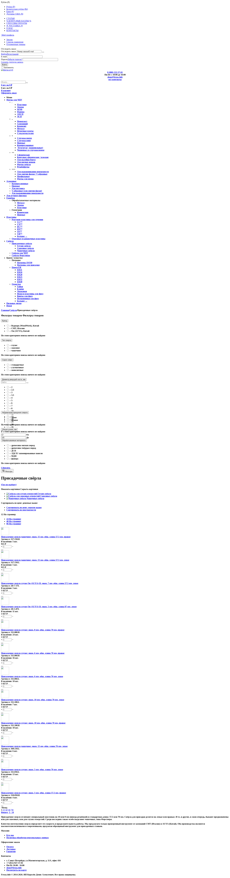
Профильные (23, 176)
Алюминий (22, 124)
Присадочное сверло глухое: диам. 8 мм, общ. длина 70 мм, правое (32, 630)
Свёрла (10, 241)
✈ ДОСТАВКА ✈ (14, 26)
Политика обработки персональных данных (27, 838)
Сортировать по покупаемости (21, 510)
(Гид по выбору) (9, 484)
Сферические (23, 155)
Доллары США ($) (14, 14)
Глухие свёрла (24, 246)
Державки (22, 291)
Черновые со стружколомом (30, 150)
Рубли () (10, 7)
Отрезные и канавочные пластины (28, 239)
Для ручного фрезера (16, 195)
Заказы (9, 39)
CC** (19, 222)
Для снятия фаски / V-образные (32, 174)
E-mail (4, 56)
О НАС (9, 28)
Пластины (11, 217)
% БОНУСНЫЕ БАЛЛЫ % (18, 21)
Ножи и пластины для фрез (30, 294)
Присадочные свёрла (22, 243)
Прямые (21, 143)
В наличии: (6, 541)
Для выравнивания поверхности (33, 172)
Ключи (20, 289)
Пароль (4, 59)
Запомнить (9, 67)
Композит (21, 126)
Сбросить (5, 468)
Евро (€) (10, 11)
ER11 (19, 270)
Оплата (10, 847)
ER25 (19, 277)
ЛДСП (20, 114)
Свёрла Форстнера (21, 255)
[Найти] (27, 82)
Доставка (10, 849)
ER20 (19, 274)
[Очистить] (27, 382)
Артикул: (5, 539)
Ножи (9, 306)
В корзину (6, 90)
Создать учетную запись (12, 62)
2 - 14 (11, 812)
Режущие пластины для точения (27, 219)
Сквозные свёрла (25, 248)
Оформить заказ (9, 93)
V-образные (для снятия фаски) (27, 191)
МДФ (19, 109)
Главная (5, 310)
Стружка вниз (24, 140)
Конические (22, 212)
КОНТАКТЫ (12, 30)
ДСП (19, 116)
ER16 (19, 272)
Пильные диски (13, 303)
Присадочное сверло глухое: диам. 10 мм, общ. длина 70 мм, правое (33, 723)
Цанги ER (16, 267)
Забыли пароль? (15, 59)
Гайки (20, 286)
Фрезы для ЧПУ (14, 100)
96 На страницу (13, 524)
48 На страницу (13, 521)
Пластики (21, 104)
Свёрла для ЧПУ (20, 253)
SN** (19, 231)
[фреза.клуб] (7, 70)
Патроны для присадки (28, 265)
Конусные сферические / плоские (33, 157)
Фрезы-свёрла (24, 164)
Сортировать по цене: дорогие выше (24, 507)
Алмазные (11, 181)
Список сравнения (14, 42)
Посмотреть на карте (16, 870)
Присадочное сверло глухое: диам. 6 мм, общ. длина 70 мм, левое (32, 676)
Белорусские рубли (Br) (17, 9)
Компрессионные (25, 145)
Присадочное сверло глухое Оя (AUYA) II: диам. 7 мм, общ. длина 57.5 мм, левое (39, 583)
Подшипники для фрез (28, 298)
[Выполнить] (43, 52)
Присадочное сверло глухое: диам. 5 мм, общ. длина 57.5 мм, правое (33, 793)
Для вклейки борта (26, 160)
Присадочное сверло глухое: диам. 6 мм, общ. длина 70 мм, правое (32, 653)
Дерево (20, 107)
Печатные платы (25, 131)
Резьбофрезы (23, 167)
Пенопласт (22, 121)
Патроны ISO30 (24, 262)
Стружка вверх (24, 138)
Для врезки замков (26, 162)
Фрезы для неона (25, 179)
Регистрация (12, 54)
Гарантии (11, 851)
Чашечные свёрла (26, 251)
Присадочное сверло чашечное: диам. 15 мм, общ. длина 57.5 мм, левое (35, 560)
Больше (22, 236)
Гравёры (10, 198)
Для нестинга (18, 188)
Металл (20, 128)
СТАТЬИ (10, 18)
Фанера (20, 112)
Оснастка (16, 284)
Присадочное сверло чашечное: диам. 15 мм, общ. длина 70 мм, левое (34, 746)
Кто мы (10, 835)
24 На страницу (13, 519)
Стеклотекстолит (25, 133)
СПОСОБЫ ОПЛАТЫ (16, 23)
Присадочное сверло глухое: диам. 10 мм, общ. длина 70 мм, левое (32, 700)
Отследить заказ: (8, 51)
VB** (19, 234)
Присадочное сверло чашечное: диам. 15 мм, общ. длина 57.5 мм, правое (36, 537)
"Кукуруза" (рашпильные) (30, 148)
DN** (19, 229)
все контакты (115, 79)
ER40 (19, 282)
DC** (19, 227)
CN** (19, 224)
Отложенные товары (15, 44)
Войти (4, 54)
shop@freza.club (115, 77)
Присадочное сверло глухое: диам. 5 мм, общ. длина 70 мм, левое (32, 769)
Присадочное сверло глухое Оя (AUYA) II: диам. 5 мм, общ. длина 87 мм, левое (39, 606)
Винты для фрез (25, 296)
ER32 (19, 279)
